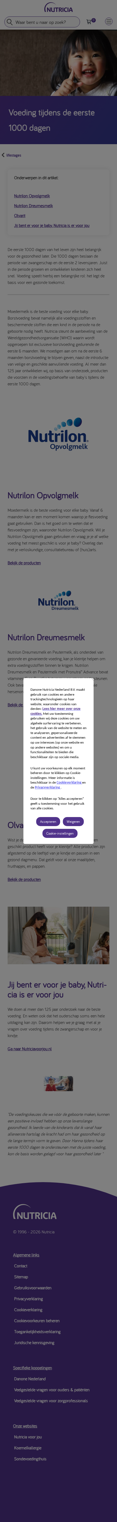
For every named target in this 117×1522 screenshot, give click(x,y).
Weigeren (73, 821)
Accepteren (48, 821)
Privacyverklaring (48, 787)
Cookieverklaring (69, 782)
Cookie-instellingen (60, 833)
